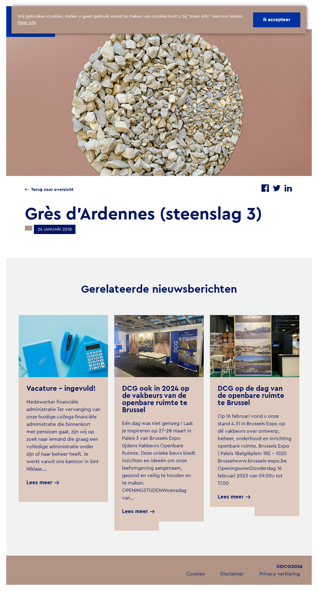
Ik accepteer (276, 19)
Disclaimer (232, 573)
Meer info (27, 22)
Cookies (195, 573)
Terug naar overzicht (52, 189)
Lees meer (39, 482)
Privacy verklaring (279, 573)
